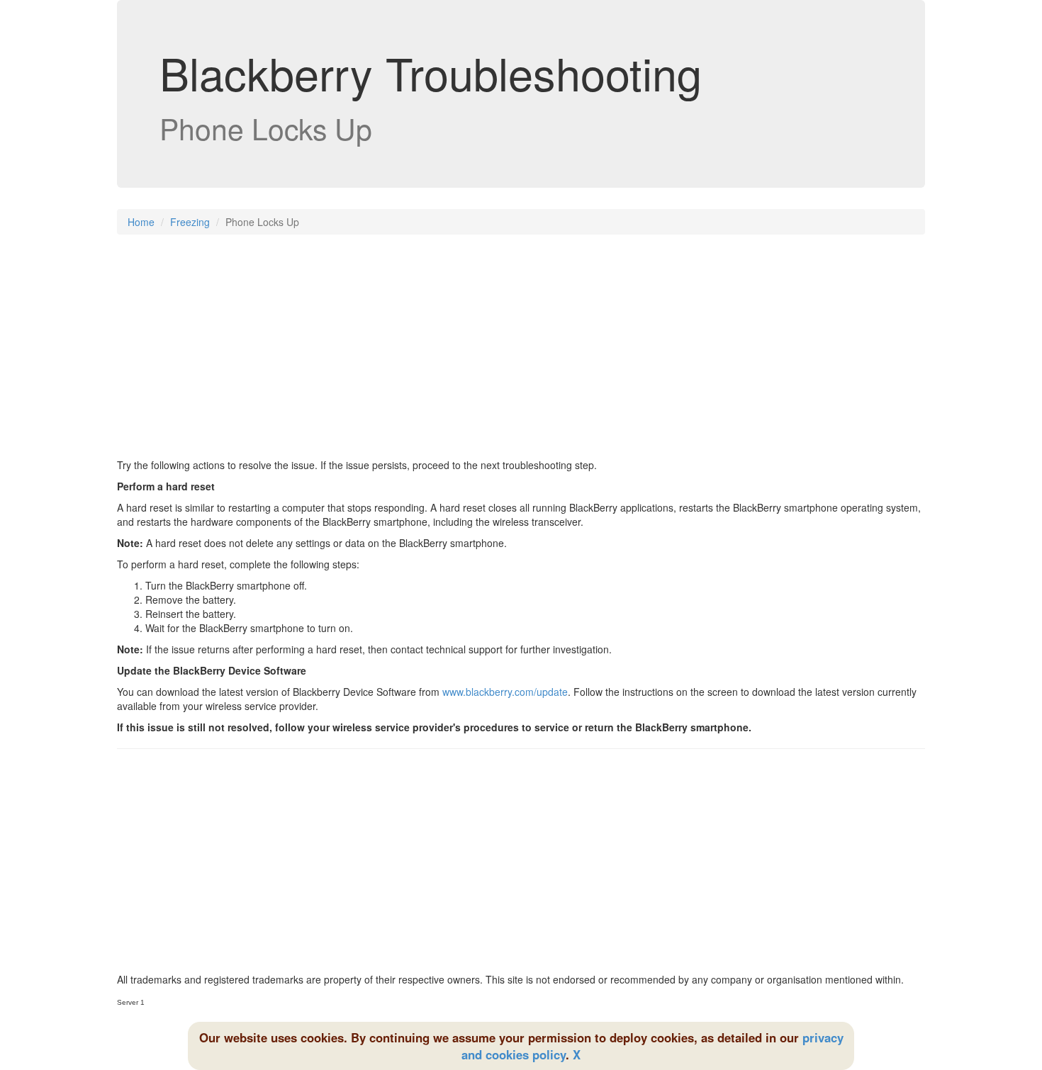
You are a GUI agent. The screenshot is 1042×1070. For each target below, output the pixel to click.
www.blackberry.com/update (505, 692)
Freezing (190, 222)
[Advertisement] (521, 348)
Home (141, 222)
